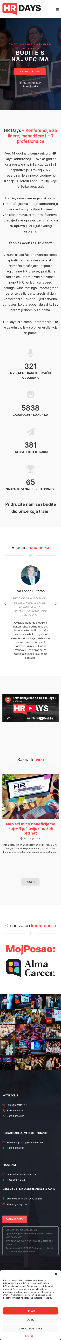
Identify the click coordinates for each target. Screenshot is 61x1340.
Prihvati (30, 1310)
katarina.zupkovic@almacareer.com (25, 1142)
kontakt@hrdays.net (17, 1104)
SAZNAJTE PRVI (15, 1219)
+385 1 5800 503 (15, 1116)
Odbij (30, 1319)
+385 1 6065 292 (15, 1110)
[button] (56, 1274)
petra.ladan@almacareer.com (22, 1174)
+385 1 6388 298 (15, 1148)
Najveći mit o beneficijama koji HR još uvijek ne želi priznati (30, 828)
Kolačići (29, 1336)
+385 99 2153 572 (16, 1179)
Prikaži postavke (30, 1328)
